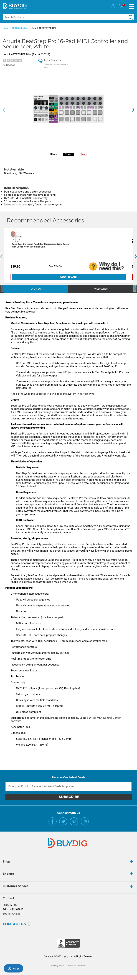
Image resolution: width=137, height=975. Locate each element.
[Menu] (131, 6)
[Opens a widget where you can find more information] (13, 968)
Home (5, 28)
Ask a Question (52, 60)
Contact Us (14, 924)
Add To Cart (69, 276)
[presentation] (4, 110)
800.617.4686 (12, 913)
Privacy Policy (58, 965)
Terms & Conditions (76, 965)
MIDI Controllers (20, 28)
